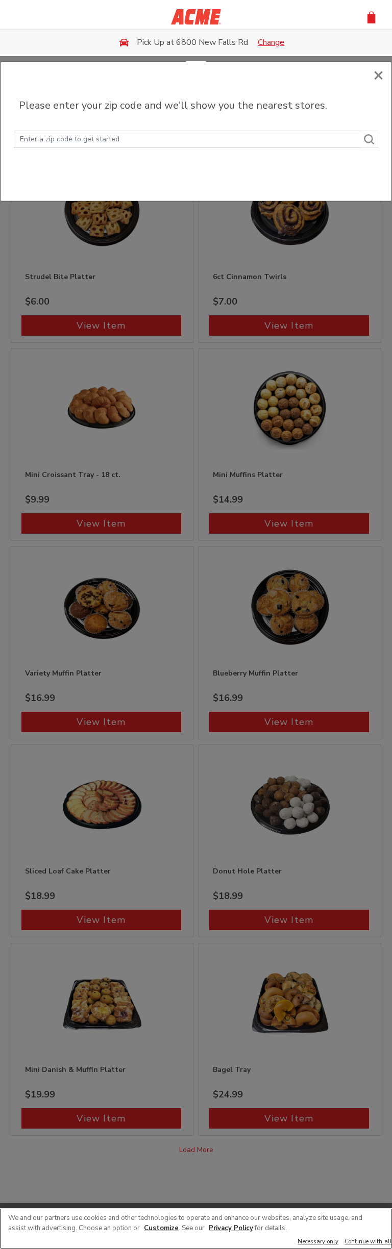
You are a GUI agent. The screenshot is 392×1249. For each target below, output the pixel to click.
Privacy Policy (231, 1228)
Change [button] (271, 42)
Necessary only (318, 1242)
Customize (161, 1228)
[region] (196, 1228)
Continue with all (368, 1242)
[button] (371, 17)
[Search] (369, 139)
